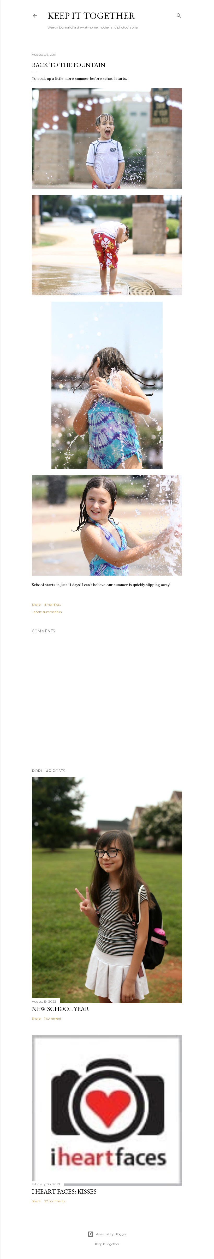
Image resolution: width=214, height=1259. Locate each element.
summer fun (52, 612)
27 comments (54, 1201)
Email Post (52, 604)
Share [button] (36, 604)
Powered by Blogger (111, 1234)
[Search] (179, 14)
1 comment (52, 1018)
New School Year (60, 1009)
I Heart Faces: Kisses (64, 1191)
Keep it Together (91, 15)
